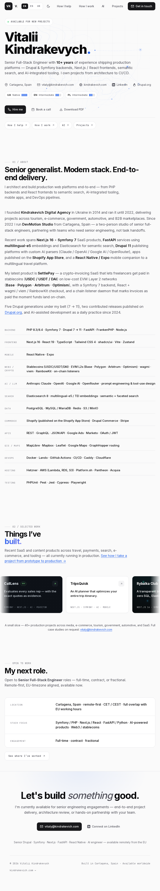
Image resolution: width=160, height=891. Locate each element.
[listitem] (95, 594)
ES (31, 6)
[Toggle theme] (48, 6)
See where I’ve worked (24, 756)
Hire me (17, 109)
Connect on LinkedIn (106, 826)
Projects (117, 6)
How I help (64, 6)
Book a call (43, 109)
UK (38, 6)
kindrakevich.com (95, 84)
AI (103, 6)
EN (24, 6)
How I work (86, 6)
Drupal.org (144, 84)
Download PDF (74, 109)
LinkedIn (122, 84)
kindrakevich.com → (23, 870)
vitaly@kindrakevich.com (58, 84)
